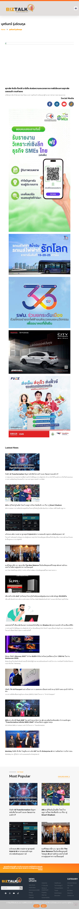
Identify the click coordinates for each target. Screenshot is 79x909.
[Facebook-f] (49, 104)
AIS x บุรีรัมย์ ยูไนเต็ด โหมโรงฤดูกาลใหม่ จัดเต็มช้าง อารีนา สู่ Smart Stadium (33, 505)
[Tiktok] (71, 104)
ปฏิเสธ (44, 906)
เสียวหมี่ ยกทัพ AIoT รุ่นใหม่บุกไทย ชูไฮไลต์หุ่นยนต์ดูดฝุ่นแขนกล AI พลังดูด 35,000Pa (36, 596)
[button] (75, 8)
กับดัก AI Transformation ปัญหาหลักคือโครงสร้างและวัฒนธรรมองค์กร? (31, 474)
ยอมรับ (36, 906)
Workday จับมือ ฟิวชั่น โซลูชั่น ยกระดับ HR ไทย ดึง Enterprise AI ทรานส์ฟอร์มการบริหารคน (38, 751)
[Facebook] (5, 893)
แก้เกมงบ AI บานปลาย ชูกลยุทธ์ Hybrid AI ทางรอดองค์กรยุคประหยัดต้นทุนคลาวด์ (34, 534)
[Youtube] (64, 104)
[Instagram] (56, 104)
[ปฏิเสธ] (75, 904)
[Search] (21, 888)
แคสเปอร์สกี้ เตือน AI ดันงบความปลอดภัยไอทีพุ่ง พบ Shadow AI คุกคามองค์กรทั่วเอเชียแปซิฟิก (39, 625)
